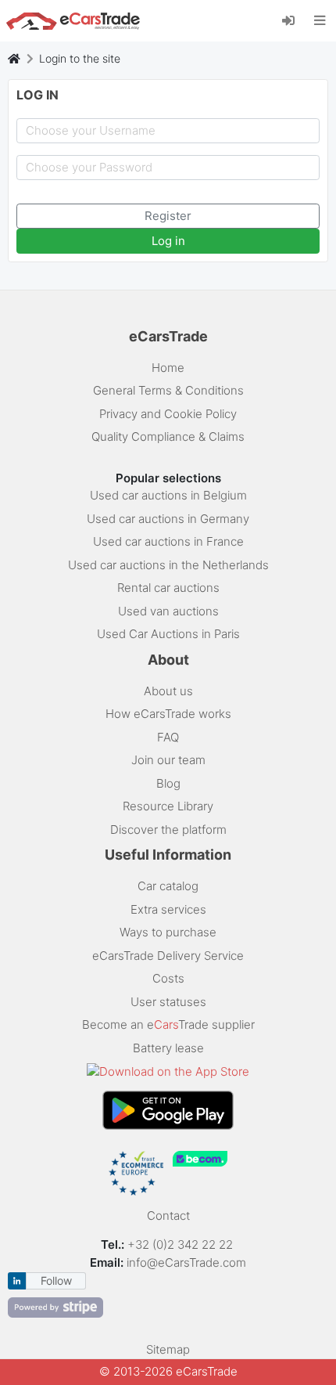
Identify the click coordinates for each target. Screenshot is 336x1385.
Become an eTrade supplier (168, 1024)
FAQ (168, 737)
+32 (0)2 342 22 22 (181, 1244)
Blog (168, 783)
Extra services (168, 909)
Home (168, 367)
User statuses (168, 1001)
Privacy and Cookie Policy (168, 413)
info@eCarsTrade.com (186, 1262)
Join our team (168, 759)
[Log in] (294, 19)
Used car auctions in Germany (168, 518)
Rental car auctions (168, 587)
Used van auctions (168, 611)
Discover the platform (168, 829)
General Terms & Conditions (168, 390)
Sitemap (168, 1349)
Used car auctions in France (168, 541)
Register (168, 215)
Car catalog (168, 885)
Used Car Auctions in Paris (168, 633)
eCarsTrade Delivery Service (168, 955)
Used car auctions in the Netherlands (168, 564)
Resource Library (168, 806)
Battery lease (168, 1048)
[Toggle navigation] (320, 20)
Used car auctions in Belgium (168, 495)
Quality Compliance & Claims (168, 436)
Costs (168, 978)
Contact (168, 1215)
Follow (56, 1280)
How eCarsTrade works (168, 713)
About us (168, 690)
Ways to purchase (168, 932)
